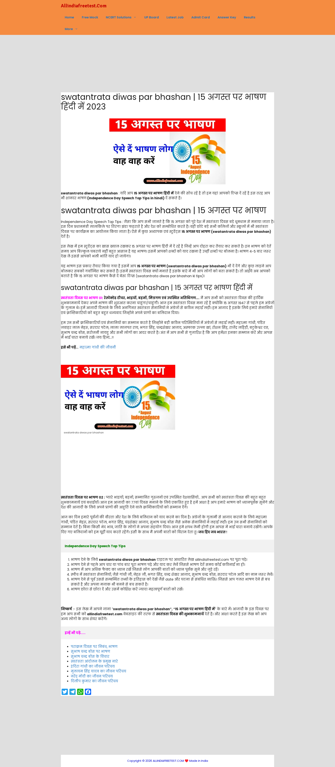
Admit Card (200, 17)
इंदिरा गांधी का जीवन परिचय (93, 666)
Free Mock (90, 17)
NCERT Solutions (118, 17)
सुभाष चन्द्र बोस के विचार (90, 656)
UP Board (151, 17)
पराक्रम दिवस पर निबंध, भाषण (94, 646)
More (69, 29)
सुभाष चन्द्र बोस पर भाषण (90, 651)
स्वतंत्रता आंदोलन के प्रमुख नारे (94, 661)
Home (69, 17)
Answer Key (227, 17)
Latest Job (175, 17)
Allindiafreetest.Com (83, 6)
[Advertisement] (167, 63)
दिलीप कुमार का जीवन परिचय (94, 681)
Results (249, 17)
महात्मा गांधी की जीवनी (97, 347)
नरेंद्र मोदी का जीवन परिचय (92, 676)
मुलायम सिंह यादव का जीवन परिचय (98, 671)
